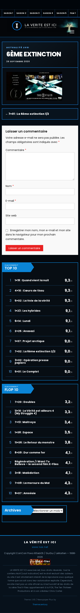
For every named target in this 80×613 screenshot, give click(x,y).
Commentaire (16, 150)
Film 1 (73, 13)
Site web (11, 215)
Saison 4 (48, 13)
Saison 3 (35, 13)
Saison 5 (61, 13)
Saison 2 (21, 13)
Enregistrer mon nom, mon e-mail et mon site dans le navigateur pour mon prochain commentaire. (38, 234)
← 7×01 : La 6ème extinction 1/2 (27, 114)
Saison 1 (8, 13)
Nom (10, 186)
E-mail (11, 201)
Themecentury (40, 604)
